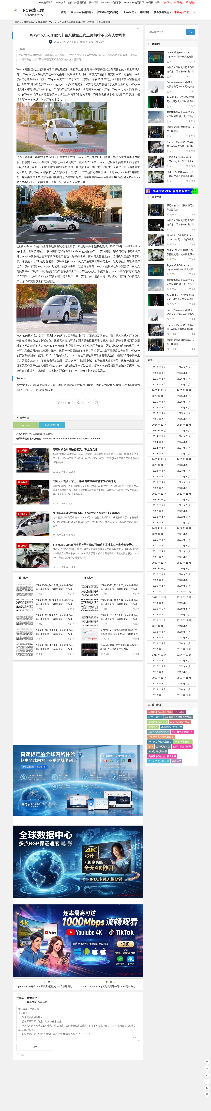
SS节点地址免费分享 (171, 726)
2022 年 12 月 (159, 493)
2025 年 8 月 (159, 401)
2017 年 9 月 (159, 660)
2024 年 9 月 (184, 430)
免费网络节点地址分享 (160, 712)
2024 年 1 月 (184, 453)
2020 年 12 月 (159, 562)
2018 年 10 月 (159, 626)
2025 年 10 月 (159, 396)
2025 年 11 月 (184, 390)
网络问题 (144, 12)
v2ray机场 (180, 712)
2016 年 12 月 (159, 678)
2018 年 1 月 (159, 649)
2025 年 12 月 (159, 390)
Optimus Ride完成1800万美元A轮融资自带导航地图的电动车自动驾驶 (180, 146)
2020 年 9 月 (184, 568)
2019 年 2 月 (184, 614)
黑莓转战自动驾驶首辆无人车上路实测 (75, 449)
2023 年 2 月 (159, 488)
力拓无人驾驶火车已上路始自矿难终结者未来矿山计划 (84, 481)
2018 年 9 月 (184, 626)
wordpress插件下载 (111, 2)
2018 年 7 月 (184, 632)
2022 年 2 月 (159, 522)
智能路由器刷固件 (77, 2)
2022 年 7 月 (184, 505)
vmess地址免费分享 (182, 731)
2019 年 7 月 (184, 603)
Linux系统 (128, 12)
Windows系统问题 (81, 12)
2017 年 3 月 (159, 672)
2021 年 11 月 (184, 528)
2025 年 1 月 (184, 419)
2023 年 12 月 (159, 459)
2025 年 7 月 (184, 401)
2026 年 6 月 (159, 373)
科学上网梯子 (155, 717)
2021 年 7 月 (184, 539)
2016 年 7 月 (184, 683)
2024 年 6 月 (159, 442)
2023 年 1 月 (184, 488)
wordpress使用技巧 (134, 2)
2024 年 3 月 (184, 447)
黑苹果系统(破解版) (107, 12)
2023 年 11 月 (184, 459)
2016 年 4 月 (159, 689)
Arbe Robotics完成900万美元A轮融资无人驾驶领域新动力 (181, 101)
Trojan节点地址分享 (159, 761)
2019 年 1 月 (159, 620)
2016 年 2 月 (184, 689)
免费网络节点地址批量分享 (162, 756)
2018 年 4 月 (159, 643)
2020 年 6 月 (159, 580)
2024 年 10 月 (159, 430)
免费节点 (153, 726)
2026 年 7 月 (184, 367)
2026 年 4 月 (159, 378)
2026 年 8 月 (159, 367)
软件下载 (93, 2)
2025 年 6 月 (159, 407)
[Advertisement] (78, 701)
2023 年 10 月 (159, 465)
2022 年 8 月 (159, 505)
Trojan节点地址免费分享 (161, 736)
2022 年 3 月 (184, 516)
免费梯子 (176, 761)
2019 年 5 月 (184, 609)
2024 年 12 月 (159, 424)
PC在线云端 (33, 10)
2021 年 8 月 (159, 539)
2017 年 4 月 (184, 666)
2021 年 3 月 (184, 551)
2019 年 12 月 (184, 591)
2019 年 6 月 (159, 609)
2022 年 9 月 (184, 499)
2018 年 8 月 (159, 632)
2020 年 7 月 (184, 574)
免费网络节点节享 (158, 722)
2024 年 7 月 (184, 436)
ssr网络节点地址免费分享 (178, 717)
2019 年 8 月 (159, 603)
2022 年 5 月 (184, 511)
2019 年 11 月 (159, 597)
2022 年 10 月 (159, 499)
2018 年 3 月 (184, 643)
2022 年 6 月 (159, 511)
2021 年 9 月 (184, 534)
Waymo (26, 425)
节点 (151, 746)
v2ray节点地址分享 (180, 722)
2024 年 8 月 (159, 436)
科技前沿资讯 (46, 2)
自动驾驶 (42, 22)
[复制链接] (87, 402)
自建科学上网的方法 (159, 731)
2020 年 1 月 (159, 591)
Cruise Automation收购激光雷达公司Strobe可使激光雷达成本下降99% (180, 86)
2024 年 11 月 (184, 424)
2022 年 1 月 (184, 522)
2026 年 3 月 (184, 378)
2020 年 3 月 (184, 586)
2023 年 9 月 (184, 465)
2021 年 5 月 (184, 545)
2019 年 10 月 (184, 597)
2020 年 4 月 (159, 586)
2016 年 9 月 (159, 683)
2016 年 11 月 (184, 678)
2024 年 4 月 (159, 447)
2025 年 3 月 (184, 413)
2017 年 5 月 (159, 666)
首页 (63, 12)
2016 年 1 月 (159, 695)
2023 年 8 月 (159, 470)
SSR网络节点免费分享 (160, 741)
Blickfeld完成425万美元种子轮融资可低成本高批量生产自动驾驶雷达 (93, 544)
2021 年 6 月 (159, 545)
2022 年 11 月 (184, 493)
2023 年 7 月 (184, 470)
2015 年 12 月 (184, 695)
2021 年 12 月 (159, 528)
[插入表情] (134, 1038)
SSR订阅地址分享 (158, 751)
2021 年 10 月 (159, 534)
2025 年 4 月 (159, 413)
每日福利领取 (153, 2)
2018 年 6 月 (159, 637)
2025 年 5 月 (184, 407)
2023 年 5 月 (184, 476)
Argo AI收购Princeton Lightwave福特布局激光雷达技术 (180, 56)
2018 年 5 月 (184, 637)
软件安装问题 (161, 12)
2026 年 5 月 (184, 373)
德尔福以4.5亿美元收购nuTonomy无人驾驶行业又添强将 (86, 513)
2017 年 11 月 (159, 655)
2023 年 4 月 (159, 482)
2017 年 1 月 (184, 672)
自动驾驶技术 (52, 425)
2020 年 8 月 (159, 574)
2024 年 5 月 (184, 442)
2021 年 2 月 (159, 557)
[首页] (207, 1062)
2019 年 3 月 (159, 614)
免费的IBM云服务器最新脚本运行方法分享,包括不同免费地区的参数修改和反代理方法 (119, 634)
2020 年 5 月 (184, 580)
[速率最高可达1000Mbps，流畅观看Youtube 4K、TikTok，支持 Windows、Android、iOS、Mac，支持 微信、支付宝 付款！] (171, 191)
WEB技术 (60, 2)
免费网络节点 (163, 746)
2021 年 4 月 (159, 551)
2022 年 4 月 (159, 516)
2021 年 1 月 (184, 557)
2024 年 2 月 (159, 453)
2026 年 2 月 (159, 384)
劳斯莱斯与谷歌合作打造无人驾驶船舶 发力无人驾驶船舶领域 (180, 116)
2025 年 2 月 (159, 419)
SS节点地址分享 (183, 741)
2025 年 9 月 (184, 396)
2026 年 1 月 (184, 384)
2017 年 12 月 (184, 649)
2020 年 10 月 (159, 568)
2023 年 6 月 (159, 476)
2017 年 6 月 (184, 660)
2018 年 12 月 (184, 620)
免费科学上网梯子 (182, 746)
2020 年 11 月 (184, 562)
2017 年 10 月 (184, 655)
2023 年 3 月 (184, 482)
